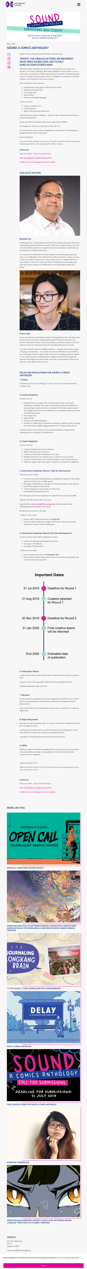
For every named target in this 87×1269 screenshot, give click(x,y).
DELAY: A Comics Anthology (19, 1046)
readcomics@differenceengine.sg (19, 1250)
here (61, 54)
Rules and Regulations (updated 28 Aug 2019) (36, 158)
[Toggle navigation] (72, 4)
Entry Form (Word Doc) (42, 153)
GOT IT (44, 1266)
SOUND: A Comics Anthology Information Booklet (38, 162)
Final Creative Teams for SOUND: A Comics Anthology (32, 1104)
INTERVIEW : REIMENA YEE (18, 1162)
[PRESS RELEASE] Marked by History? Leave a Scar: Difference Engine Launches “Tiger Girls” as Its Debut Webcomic (39, 1221)
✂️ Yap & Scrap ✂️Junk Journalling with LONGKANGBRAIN (33, 988)
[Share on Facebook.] (9, 54)
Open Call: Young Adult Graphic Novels (25, 867)
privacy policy (62, 1258)
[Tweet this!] (9, 58)
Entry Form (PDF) (26, 153)
